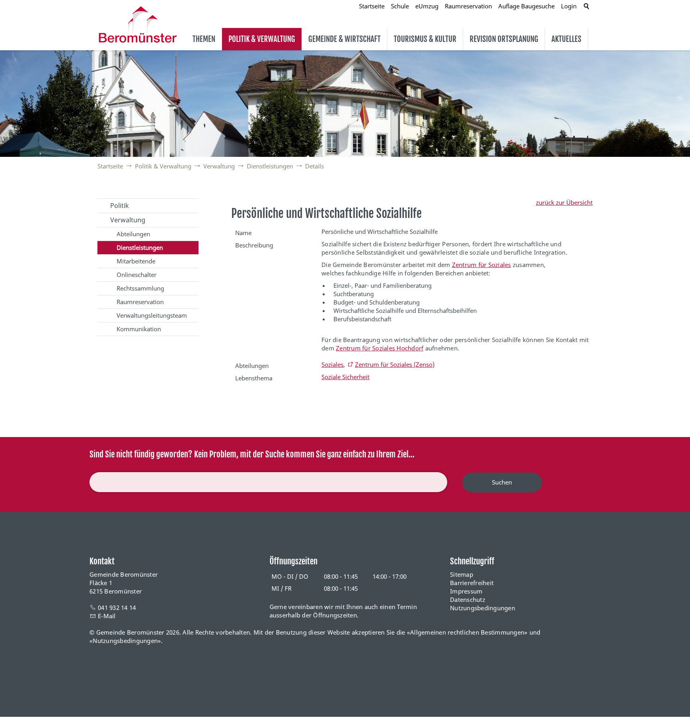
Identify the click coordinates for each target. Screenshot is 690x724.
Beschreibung (254, 245)
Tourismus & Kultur (425, 39)
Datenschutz (467, 599)
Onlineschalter (137, 275)
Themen (203, 39)
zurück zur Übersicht (564, 202)
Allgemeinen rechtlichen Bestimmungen (467, 632)
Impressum (466, 591)
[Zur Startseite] (137, 24)
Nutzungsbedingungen (482, 608)
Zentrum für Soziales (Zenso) (394, 364)
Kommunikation (139, 329)
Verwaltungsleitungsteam (152, 315)
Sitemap (461, 574)
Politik (119, 205)
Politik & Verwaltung (261, 39)
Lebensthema (253, 378)
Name (243, 233)
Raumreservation (140, 302)
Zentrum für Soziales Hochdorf (379, 348)
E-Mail (107, 616)
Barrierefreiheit (472, 583)
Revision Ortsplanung (504, 39)
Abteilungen (133, 234)
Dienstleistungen (140, 247)
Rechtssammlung (140, 288)
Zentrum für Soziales (481, 265)
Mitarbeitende (136, 261)
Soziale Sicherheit (345, 377)
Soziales (332, 364)
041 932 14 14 (117, 607)
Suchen (502, 482)
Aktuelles (566, 39)
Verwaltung (127, 220)
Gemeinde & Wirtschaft (344, 39)
